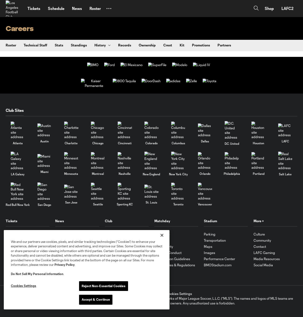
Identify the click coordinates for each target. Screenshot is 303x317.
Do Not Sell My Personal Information (37, 274)
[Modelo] (179, 65)
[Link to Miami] (44, 161)
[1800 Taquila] (124, 81)
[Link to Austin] (44, 130)
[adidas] (173, 81)
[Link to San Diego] (44, 191)
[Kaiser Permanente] (94, 86)
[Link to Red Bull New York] (18, 191)
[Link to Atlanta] (18, 130)
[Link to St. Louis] (151, 192)
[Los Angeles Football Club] (14, 8)
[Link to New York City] (178, 161)
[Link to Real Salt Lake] (285, 161)
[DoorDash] (151, 81)
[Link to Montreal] (98, 161)
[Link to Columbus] (178, 130)
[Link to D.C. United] (232, 130)
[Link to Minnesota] (71, 161)
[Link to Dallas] (205, 130)
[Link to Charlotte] (71, 130)
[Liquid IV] (201, 65)
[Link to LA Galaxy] (18, 161)
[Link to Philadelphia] (232, 161)
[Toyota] (209, 81)
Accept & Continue (96, 299)
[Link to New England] (151, 161)
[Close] (162, 235)
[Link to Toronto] (178, 191)
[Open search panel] (256, 8)
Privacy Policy (64, 265)
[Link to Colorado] (151, 130)
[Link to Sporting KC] (125, 191)
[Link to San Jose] (71, 192)
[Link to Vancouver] (205, 191)
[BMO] (92, 65)
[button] (109, 8)
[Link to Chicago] (98, 130)
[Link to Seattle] (98, 191)
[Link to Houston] (258, 130)
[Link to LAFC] (285, 130)
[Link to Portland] (258, 161)
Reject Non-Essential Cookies (103, 286)
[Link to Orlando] (205, 161)
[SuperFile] (157, 65)
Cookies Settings (179, 294)
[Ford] (109, 65)
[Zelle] (191, 81)
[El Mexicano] (131, 65)
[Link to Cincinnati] (125, 130)
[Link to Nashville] (125, 161)
